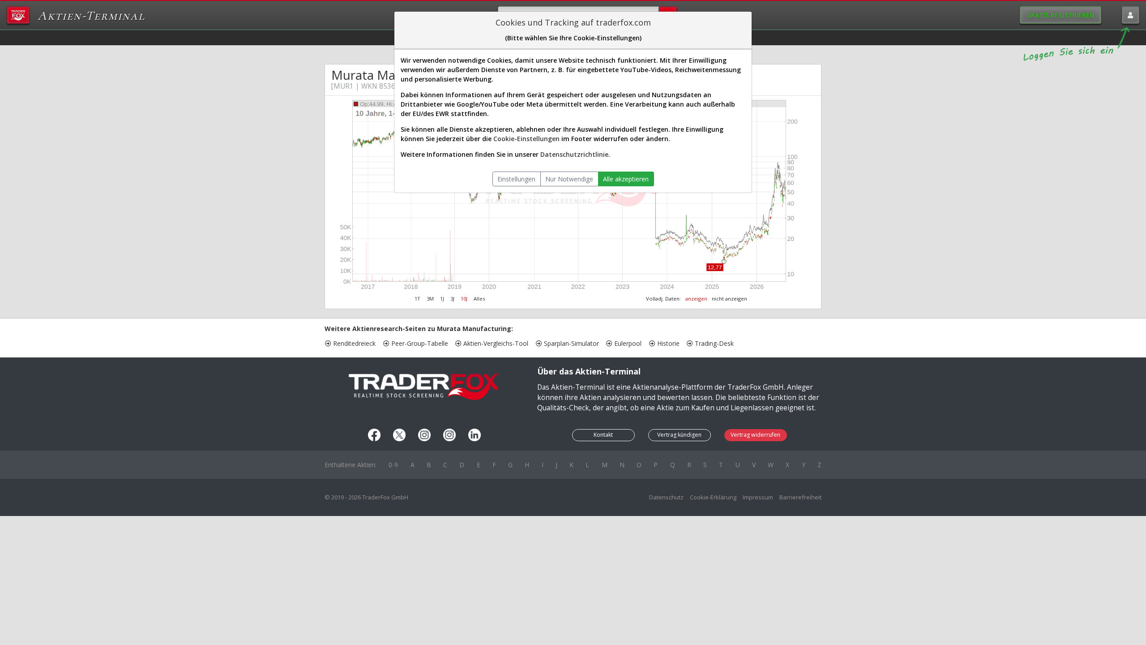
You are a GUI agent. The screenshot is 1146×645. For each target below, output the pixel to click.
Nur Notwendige (569, 179)
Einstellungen (516, 179)
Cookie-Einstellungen (526, 138)
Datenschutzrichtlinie (574, 154)
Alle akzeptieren (626, 179)
